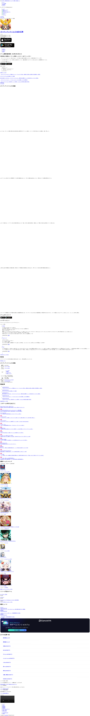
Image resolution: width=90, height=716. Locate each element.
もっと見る (2, 617)
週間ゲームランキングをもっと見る (6, 589)
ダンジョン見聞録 (3, 585)
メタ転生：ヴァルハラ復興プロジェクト (7, 571)
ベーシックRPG (7, 550)
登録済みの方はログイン (13, 684)
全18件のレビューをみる (4, 354)
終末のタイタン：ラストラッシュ (6, 498)
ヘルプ (3, 705)
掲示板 (3, 51)
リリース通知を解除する (4, 693)
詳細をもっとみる (3, 72)
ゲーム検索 (4, 3)
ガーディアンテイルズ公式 (8, 379)
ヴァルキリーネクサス (4, 484)
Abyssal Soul (2, 549)
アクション (6, 542)
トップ (3, 48)
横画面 (7, 371)
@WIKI (3, 713)
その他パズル (6, 528)
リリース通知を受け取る (4, 688)
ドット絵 (7, 370)
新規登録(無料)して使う (4, 684)
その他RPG (6, 587)
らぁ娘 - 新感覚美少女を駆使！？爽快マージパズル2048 (9, 526)
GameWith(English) (5, 712)
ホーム (3, 2)
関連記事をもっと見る (4, 401)
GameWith (6, 715)
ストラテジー (6, 500)
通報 (9, 335)
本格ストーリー (9, 373)
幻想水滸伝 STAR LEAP (4, 512)
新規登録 (3, 4)
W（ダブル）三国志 (3, 594)
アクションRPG (7, 366)
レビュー (3, 50)
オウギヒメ (2, 597)
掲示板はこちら (3, 360)
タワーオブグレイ (3, 557)
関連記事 (3, 49)
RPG (5, 514)
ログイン (3, 5)
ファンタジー (8, 372)
